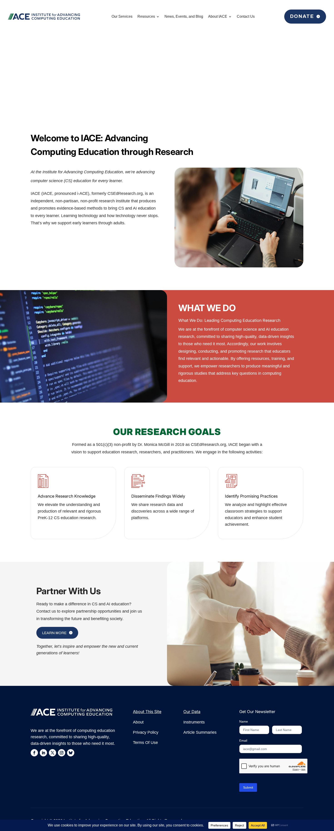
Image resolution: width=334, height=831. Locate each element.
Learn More (54, 633)
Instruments (194, 722)
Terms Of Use (145, 742)
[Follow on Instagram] (61, 752)
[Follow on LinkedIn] (43, 752)
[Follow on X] (52, 752)
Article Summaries (200, 732)
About (138, 722)
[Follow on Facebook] (34, 752)
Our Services (122, 16)
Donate (302, 16)
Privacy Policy (145, 732)
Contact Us (246, 16)
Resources (146, 16)
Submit (248, 787)
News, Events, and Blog (184, 16)
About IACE (217, 16)
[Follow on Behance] (70, 752)
